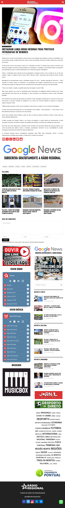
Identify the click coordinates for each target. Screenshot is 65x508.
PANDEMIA (50, 439)
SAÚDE (44, 452)
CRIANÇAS (5, 166)
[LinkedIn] (37, 501)
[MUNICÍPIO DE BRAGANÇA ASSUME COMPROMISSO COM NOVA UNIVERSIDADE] (38, 366)
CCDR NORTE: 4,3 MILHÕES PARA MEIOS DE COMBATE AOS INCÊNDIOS (52, 306)
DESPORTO (43, 419)
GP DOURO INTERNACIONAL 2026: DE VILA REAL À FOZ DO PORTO (53, 315)
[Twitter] (28, 501)
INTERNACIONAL (50, 434)
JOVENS (23, 166)
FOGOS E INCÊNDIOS (42, 428)
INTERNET (18, 166)
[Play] (14, 281)
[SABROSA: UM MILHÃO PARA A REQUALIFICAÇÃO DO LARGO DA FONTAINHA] (38, 332)
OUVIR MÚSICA (16, 309)
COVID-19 (40, 416)
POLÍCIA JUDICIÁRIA (41, 442)
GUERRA (59, 431)
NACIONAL (41, 439)
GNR (36, 431)
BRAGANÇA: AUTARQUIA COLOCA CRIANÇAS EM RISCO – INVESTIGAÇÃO (52, 211)
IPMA (59, 434)
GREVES (54, 431)
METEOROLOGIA (55, 437)
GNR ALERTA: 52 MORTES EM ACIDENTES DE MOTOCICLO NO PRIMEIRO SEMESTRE (52, 190)
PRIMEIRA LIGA (53, 445)
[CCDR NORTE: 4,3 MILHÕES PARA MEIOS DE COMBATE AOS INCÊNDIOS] (38, 308)
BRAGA (38, 413)
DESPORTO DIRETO (55, 419)
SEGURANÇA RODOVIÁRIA (43, 455)
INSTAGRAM (11, 166)
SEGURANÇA (57, 452)
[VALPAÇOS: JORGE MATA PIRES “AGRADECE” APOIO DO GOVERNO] (38, 351)
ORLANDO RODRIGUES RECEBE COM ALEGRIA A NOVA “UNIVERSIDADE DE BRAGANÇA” (52, 375)
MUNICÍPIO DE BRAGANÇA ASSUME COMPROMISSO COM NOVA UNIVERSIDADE (52, 365)
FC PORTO (51, 425)
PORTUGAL (41, 445)
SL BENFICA (56, 455)
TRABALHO (58, 457)
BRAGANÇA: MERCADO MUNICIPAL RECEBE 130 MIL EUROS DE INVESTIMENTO (32, 211)
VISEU (51, 463)
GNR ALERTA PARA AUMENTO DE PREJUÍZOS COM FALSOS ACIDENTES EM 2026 (53, 298)
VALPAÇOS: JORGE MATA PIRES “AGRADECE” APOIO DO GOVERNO (52, 349)
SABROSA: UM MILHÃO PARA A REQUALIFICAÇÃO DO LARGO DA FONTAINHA (51, 331)
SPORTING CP (41, 458)
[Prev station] (18, 281)
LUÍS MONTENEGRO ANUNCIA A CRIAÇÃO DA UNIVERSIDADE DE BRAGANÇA (53, 383)
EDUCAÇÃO (45, 425)
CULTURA (58, 416)
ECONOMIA (56, 422)
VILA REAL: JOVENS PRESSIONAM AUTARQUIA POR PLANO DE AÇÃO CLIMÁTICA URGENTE (10, 211)
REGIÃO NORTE (42, 449)
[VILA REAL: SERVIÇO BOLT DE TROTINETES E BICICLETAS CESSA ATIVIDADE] (38, 341)
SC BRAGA (50, 452)
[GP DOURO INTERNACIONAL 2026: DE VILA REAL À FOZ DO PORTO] (38, 317)
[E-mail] (41, 501)
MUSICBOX (16, 365)
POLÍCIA (57, 439)
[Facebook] (24, 501)
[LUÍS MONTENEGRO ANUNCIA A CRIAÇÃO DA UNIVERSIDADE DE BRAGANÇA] (38, 385)
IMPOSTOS (38, 434)
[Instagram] (32, 501)
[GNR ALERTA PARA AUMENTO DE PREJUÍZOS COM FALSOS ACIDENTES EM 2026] (38, 298)
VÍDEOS (55, 463)
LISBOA (47, 437)
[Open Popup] (22, 281)
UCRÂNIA (57, 460)
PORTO (58, 442)
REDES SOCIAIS (36, 166)
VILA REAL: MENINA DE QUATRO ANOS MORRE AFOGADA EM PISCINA (32, 190)
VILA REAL (44, 463)
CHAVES (53, 413)
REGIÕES (56, 448)
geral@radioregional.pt (32, 497)
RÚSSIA (38, 452)
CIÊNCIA (58, 413)
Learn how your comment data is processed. (33, 242)
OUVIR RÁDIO (16, 269)
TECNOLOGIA (43, 166)
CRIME (48, 416)
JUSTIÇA (40, 437)
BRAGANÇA (46, 413)
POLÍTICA (51, 442)
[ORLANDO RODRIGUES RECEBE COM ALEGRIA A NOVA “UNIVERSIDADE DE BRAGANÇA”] (38, 375)
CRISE (53, 416)
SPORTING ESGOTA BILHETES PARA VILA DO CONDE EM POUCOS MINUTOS (11, 190)
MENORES (29, 166)
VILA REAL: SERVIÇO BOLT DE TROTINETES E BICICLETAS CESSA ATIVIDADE (52, 341)
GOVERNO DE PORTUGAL (45, 431)
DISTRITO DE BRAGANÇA (43, 423)
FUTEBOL (56, 428)
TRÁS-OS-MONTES (45, 460)
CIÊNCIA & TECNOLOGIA (6, 46)
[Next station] (10, 281)
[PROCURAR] (61, 284)
